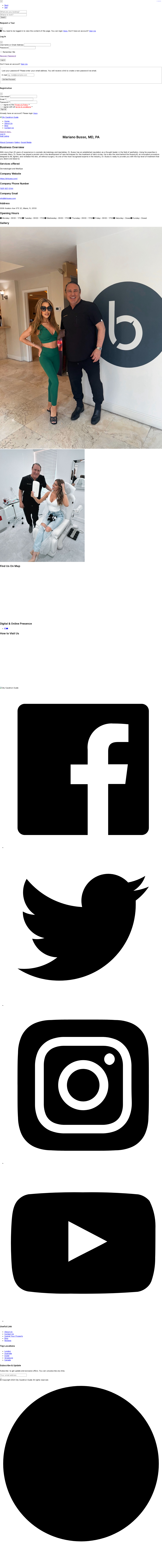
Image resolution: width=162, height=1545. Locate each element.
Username (5, 96)
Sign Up (92, 31)
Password (4, 48)
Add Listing (4, 136)
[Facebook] (5, 628)
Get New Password (9, 79)
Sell (5, 7)
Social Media (26, 142)
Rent (6, 5)
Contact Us (9, 128)
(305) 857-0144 (6, 188)
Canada (7, 1360)
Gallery (17, 142)
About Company (7, 142)
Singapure (8, 1358)
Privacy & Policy (21, 105)
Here (35, 113)
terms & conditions (23, 107)
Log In (3, 60)
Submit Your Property (13, 1336)
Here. (65, 31)
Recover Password (8, 56)
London (7, 1351)
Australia (8, 1353)
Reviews (7, 1340)
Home (6, 121)
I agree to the (16, 105)
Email (3, 99)
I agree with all (18, 107)
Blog (6, 126)
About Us (8, 123)
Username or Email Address (11, 45)
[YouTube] (7, 628)
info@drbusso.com (8, 198)
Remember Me (9, 52)
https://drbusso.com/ (9, 178)
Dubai (6, 1356)
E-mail (4, 75)
